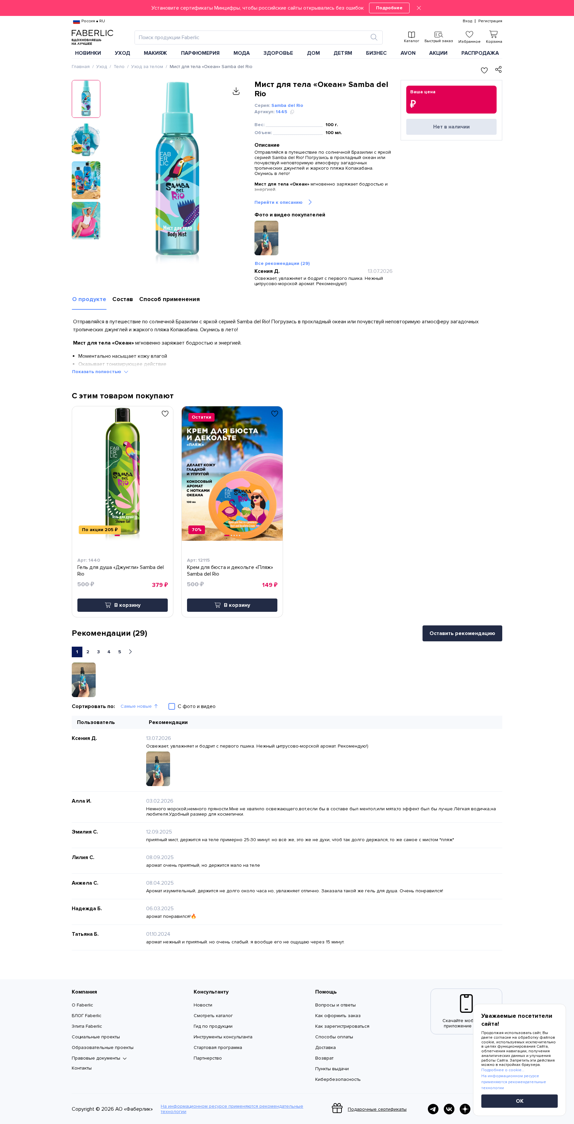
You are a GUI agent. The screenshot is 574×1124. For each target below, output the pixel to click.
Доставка (325, 1047)
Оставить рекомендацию (462, 633)
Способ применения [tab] (169, 299)
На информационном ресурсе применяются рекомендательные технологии (232, 1109)
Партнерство (208, 1058)
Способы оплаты (334, 1037)
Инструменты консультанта (223, 1037)
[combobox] (252, 37)
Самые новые (136, 706)
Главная (81, 66)
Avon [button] (408, 53)
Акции (438, 53)
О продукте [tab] (89, 299)
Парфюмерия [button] (200, 53)
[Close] (419, 8)
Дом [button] (313, 53)
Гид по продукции (213, 1026)
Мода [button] (242, 53)
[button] (287, 8)
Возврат (324, 1058)
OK (520, 1101)
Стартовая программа (218, 1047)
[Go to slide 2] (122, 535)
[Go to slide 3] (124, 535)
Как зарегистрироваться (342, 1026)
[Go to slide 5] (239, 535)
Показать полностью (96, 371)
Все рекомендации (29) (282, 263)
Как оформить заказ (338, 1015)
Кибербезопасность (338, 1079)
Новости (203, 1005)
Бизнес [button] (376, 53)
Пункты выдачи (332, 1069)
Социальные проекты (96, 1037)
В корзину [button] (127, 605)
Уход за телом (147, 66)
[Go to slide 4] (127, 535)
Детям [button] (343, 53)
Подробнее (389, 8)
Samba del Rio (287, 105)
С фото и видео (197, 706)
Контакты (82, 1068)
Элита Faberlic (87, 1026)
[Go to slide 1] (117, 535)
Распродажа (480, 53)
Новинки (88, 53)
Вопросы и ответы (335, 1005)
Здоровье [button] (278, 53)
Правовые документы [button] (96, 1058)
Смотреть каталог (213, 1015)
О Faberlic (82, 1005)
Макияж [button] (155, 53)
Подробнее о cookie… (502, 1070)
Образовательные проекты (103, 1047)
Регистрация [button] (490, 21)
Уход (101, 66)
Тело (119, 66)
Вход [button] (467, 21)
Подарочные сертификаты (377, 1109)
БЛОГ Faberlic (86, 1015)
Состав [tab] (122, 299)
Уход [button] (122, 53)
